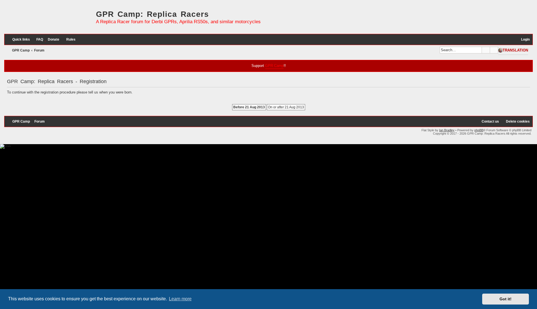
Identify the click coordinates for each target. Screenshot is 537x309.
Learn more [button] (180, 298)
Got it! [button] (506, 299)
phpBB (478, 130)
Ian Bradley (446, 130)
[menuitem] (37, 39)
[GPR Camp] (49, 19)
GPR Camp (274, 66)
